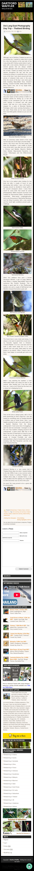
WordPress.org (8, 852)
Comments (8, 849)
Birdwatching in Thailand (16, 510)
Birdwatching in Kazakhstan (11, 774)
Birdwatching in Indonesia (11, 771)
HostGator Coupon (8, 867)
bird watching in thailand (25, 511)
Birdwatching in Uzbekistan (11, 803)
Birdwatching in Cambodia (11, 761)
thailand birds (7, 515)
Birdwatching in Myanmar (11, 780)
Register (6, 839)
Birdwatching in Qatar (9, 784)
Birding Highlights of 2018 (24, 519)
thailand (10, 513)
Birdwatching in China (10, 764)
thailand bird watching (17, 513)
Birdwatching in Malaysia (10, 777)
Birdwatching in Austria (10, 758)
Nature (23, 510)
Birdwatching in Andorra (10, 754)
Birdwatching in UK (9, 800)
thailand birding (26, 513)
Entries (7, 846)
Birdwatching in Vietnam (10, 806)
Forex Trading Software (18, 867)
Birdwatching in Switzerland (11, 793)
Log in (5, 843)
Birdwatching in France (10, 767)
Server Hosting (24, 866)
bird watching (16, 511)
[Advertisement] (17, 500)
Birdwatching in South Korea (11, 787)
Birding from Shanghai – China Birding (14, 518)
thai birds (6, 513)
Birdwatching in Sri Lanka (11, 790)
